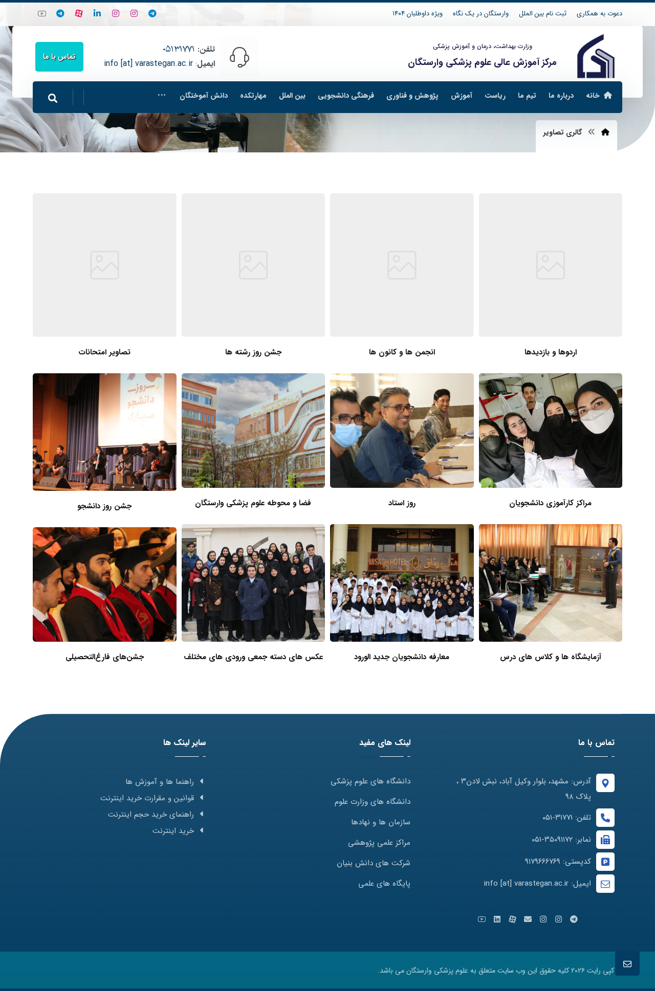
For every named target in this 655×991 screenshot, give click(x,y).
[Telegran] (152, 13)
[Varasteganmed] (134, 13)
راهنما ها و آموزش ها (159, 782)
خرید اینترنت (173, 831)
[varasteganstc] (115, 13)
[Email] (528, 919)
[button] (161, 95)
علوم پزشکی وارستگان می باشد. (423, 970)
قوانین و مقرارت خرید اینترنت (147, 798)
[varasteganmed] (60, 13)
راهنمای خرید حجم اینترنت (151, 814)
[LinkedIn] (97, 13)
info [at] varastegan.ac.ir (148, 63)
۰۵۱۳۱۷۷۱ (179, 49)
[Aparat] (79, 13)
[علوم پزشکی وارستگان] (596, 56)
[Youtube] (42, 13)
